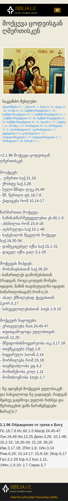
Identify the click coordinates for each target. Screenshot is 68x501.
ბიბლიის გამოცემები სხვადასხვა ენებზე (34, 497)
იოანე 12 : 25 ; (16, 110)
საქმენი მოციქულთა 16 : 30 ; (20, 118)
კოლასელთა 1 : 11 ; (34, 133)
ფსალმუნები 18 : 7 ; (13, 106)
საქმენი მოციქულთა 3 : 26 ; (40, 110)
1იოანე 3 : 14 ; (17, 125)
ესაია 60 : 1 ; (32, 106)
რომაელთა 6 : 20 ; (13, 141)
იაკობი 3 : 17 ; (48, 122)
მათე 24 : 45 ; (47, 106)
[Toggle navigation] (57, 10)
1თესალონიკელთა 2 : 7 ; (47, 137)
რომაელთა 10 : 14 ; (37, 125)
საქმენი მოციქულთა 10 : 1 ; (18, 114)
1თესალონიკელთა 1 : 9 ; (17, 137)
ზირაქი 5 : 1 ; (32, 141)
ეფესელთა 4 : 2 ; (12, 133)
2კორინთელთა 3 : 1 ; (44, 129)
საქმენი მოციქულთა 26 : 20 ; (23, 122)
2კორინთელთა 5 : (21, 129)
